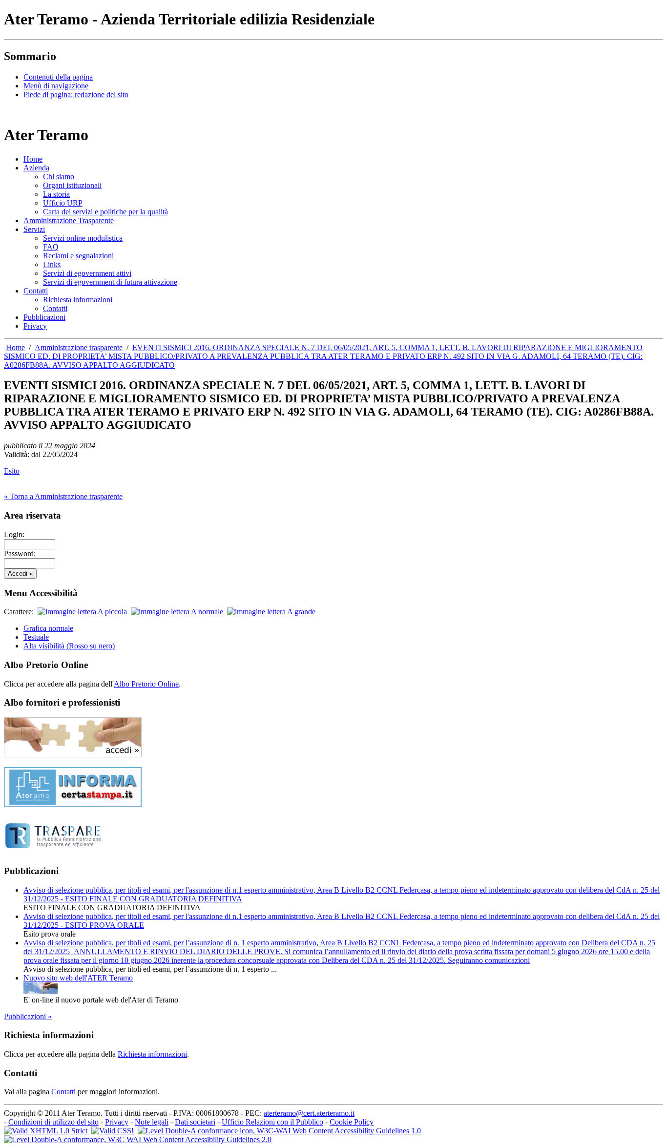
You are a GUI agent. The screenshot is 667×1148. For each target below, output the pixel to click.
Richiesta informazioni (152, 1054)
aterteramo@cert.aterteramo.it (309, 1113)
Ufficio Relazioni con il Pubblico (272, 1122)
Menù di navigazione (55, 86)
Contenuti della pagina (58, 77)
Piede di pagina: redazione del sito (75, 94)
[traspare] (53, 852)
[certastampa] (73, 804)
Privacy (116, 1122)
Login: (14, 534)
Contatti (63, 1091)
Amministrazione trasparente (79, 347)
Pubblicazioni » (28, 1016)
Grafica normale (48, 628)
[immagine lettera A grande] (271, 611)
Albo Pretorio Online (146, 684)
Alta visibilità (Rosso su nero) (69, 646)
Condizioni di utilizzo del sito (53, 1122)
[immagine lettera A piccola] (82, 611)
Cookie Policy (352, 1122)
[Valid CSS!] (112, 1131)
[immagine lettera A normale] (177, 611)
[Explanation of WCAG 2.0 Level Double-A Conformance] (137, 1139)
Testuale (36, 637)
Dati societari (195, 1122)
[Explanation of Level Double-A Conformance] (279, 1131)
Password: (20, 553)
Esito (12, 471)
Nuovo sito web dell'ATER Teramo (78, 978)
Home (15, 347)
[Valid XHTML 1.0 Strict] (45, 1131)
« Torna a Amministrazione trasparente (63, 496)
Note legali (151, 1122)
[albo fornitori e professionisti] (73, 755)
